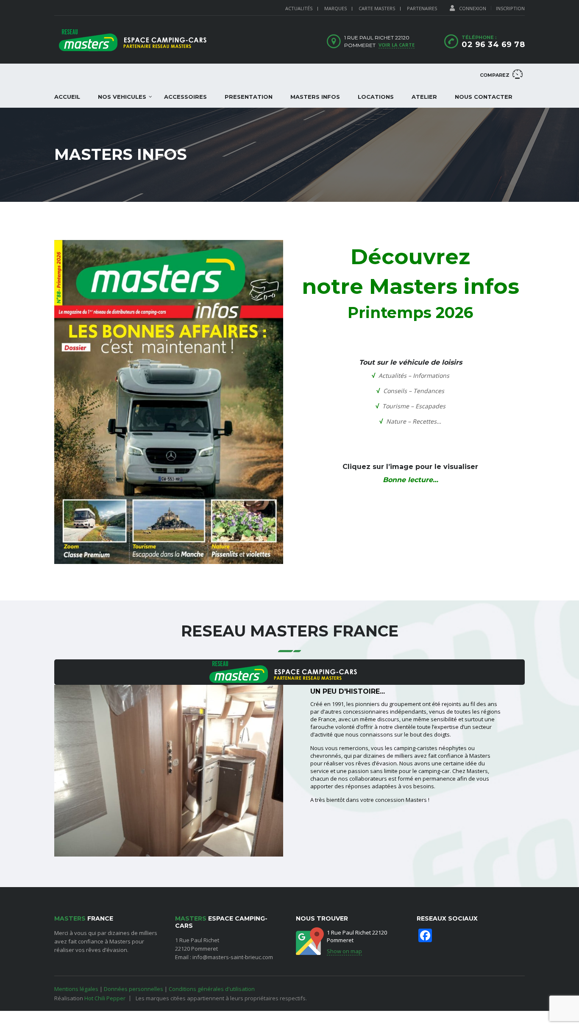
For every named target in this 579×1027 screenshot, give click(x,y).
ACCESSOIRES (185, 96)
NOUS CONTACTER (483, 96)
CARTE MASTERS (377, 8)
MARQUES (335, 8)
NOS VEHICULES (122, 96)
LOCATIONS (376, 96)
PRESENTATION (249, 96)
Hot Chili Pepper (104, 998)
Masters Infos (315, 96)
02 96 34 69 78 (493, 44)
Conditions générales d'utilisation (212, 989)
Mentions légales (76, 989)
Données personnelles (133, 989)
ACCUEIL (67, 96)
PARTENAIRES (422, 8)
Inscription (510, 8)
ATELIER (424, 96)
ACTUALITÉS (298, 8)
